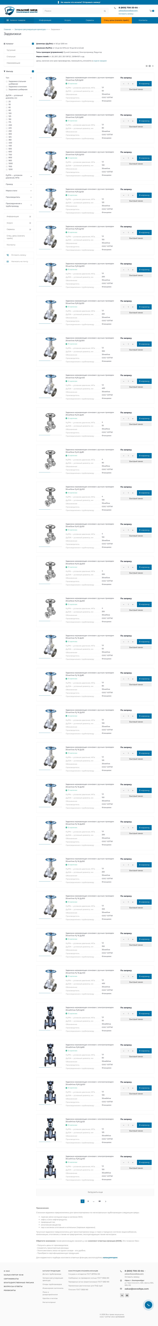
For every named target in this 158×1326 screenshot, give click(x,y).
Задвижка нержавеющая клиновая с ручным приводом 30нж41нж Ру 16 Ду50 (90, 637)
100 (10, 113)
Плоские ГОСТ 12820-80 (78, 1289)
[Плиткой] (146, 66)
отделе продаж (100, 61)
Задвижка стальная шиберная (17, 82)
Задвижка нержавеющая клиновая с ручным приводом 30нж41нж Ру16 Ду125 (90, 190)
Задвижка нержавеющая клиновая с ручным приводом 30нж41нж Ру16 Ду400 (90, 376)
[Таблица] (152, 66)
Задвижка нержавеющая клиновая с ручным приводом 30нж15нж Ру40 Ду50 (90, 413)
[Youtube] (127, 1295)
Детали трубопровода (52, 1274)
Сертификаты (11, 1279)
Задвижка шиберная (18, 89)
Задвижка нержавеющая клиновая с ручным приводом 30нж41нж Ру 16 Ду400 (90, 971)
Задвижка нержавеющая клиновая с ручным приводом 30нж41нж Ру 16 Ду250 (90, 860)
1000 (11, 163)
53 (100, 1201)
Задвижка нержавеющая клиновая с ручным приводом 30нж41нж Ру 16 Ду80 (90, 674)
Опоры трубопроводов (52, 1284)
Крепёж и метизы (50, 1298)
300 (10, 134)
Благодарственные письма (19, 1283)
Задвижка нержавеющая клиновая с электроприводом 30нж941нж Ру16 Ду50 (90, 1008)
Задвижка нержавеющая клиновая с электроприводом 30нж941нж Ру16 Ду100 (90, 1083)
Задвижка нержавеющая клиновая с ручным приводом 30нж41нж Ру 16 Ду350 (90, 934)
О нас (7, 1271)
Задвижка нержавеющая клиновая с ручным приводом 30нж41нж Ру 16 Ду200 (90, 823)
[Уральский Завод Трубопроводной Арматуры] (21, 10)
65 (10, 107)
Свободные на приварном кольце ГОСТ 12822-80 (88, 1278)
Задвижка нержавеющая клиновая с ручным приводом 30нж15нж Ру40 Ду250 (90, 599)
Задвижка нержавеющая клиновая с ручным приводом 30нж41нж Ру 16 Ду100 (90, 711)
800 (10, 157)
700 (10, 154)
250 (10, 131)
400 (10, 143)
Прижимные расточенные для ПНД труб (85, 1286)
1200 (10, 169)
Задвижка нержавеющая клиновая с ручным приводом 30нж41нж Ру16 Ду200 (90, 265)
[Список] (149, 66)
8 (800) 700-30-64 (128, 7)
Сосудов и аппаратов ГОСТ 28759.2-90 (84, 1274)
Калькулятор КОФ (13, 1275)
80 (10, 110)
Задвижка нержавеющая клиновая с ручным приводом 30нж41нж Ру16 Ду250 (90, 302)
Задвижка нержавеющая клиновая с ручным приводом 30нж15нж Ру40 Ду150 (90, 525)
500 (10, 149)
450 (10, 146)
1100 (10, 166)
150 (10, 119)
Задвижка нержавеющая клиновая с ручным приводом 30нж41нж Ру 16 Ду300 (90, 897)
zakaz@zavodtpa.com (128, 10)
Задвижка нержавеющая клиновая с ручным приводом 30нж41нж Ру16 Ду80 (90, 116)
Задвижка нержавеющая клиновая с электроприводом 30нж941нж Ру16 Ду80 (90, 1046)
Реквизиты (10, 1290)
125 (10, 116)
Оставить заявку (126, 14)
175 (10, 122)
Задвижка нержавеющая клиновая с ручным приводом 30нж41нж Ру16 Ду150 (90, 227)
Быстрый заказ (136, 89)
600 (10, 151)
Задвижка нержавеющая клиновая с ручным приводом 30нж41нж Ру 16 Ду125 (90, 748)
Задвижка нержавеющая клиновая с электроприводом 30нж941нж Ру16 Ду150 (90, 1157)
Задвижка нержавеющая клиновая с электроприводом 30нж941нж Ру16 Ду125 (90, 1120)
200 (10, 125)
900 (10, 160)
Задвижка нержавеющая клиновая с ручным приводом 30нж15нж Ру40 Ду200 (90, 562)
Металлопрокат (49, 1302)
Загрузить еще (95, 1192)
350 (10, 140)
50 (10, 104)
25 (10, 101)
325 (10, 137)
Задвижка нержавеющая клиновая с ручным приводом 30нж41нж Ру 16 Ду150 (90, 785)
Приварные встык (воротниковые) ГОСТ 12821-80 (88, 1282)
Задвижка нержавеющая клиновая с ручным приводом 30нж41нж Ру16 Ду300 (90, 339)
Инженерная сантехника (53, 1288)
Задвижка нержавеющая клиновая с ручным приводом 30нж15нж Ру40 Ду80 (90, 451)
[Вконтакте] (122, 1295)
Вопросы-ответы (13, 1286)
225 (10, 128)
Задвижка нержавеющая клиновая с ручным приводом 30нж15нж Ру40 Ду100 (90, 488)
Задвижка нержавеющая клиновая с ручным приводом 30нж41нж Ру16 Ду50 (90, 79)
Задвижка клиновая (18, 86)
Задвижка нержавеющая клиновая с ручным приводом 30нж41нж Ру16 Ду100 (90, 153)
